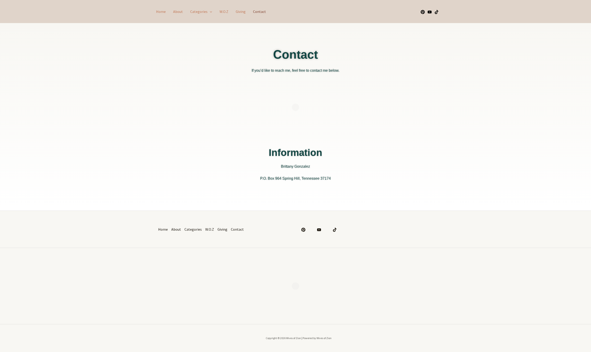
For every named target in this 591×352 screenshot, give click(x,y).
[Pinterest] (303, 230)
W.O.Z (224, 11)
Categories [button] (199, 11)
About (178, 11)
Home (161, 11)
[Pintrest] (423, 12)
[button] (210, 11)
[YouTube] (430, 12)
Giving (241, 11)
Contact (259, 11)
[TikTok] (436, 12)
